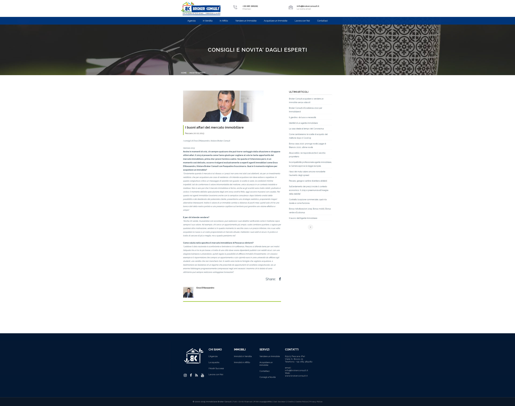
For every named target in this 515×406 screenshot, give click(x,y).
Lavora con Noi (302, 20)
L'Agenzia (213, 356)
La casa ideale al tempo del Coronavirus (306, 129)
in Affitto (224, 20)
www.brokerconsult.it (296, 376)
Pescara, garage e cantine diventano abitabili (308, 181)
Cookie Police (302, 402)
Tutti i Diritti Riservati (243, 402)
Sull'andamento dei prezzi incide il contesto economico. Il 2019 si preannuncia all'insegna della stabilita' (308, 190)
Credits (291, 402)
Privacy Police (315, 402)
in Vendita (207, 20)
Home (184, 73)
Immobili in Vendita (243, 356)
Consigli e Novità (268, 377)
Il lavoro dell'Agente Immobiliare (303, 218)
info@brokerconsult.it (308, 6)
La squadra (214, 362)
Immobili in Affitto (242, 362)
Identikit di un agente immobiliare (303, 123)
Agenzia (191, 20)
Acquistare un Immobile (275, 20)
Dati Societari (280, 402)
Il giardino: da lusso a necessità (302, 117)
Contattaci (322, 20)
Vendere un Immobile (245, 20)
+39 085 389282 (304, 362)
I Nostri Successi (216, 368)
